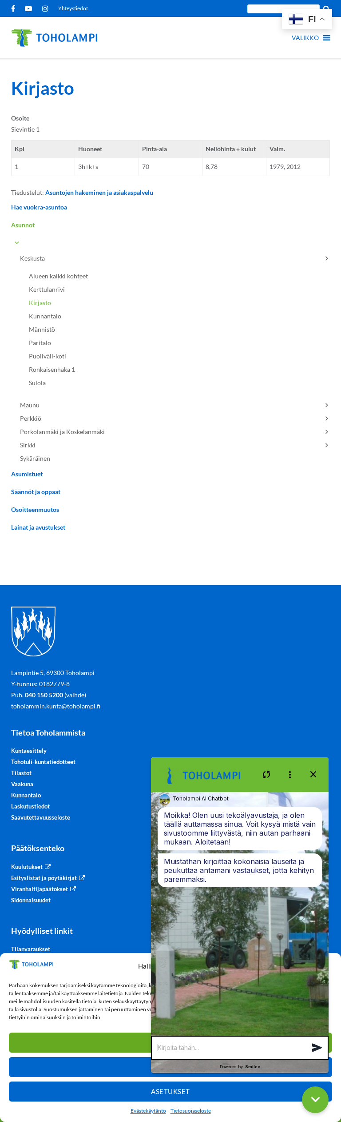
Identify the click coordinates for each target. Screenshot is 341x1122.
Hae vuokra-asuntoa (39, 207)
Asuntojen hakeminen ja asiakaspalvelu (99, 192)
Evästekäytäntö (148, 1110)
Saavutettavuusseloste (40, 817)
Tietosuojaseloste (190, 1110)
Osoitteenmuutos (35, 509)
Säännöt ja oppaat (35, 491)
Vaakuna (22, 784)
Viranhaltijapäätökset (39, 889)
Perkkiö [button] (30, 418)
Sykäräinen (35, 458)
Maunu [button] (30, 405)
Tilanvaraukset (30, 949)
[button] (305, 38)
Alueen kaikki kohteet (58, 276)
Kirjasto (40, 302)
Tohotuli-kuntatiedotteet (43, 761)
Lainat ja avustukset (38, 527)
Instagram (47, 8)
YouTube (30, 8)
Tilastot (21, 772)
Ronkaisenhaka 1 (52, 369)
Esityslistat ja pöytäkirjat (44, 877)
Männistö (42, 329)
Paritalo (40, 342)
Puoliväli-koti (47, 356)
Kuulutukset (27, 866)
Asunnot (23, 225)
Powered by (240, 1066)
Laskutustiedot (30, 806)
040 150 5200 (44, 695)
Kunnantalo (45, 316)
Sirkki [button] (28, 445)
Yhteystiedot (73, 8)
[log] (240, 914)
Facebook (14, 8)
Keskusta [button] (32, 258)
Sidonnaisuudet (31, 900)
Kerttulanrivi (47, 289)
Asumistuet (27, 474)
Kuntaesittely (29, 750)
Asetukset (170, 1091)
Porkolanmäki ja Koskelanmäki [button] (62, 431)
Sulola (37, 382)
